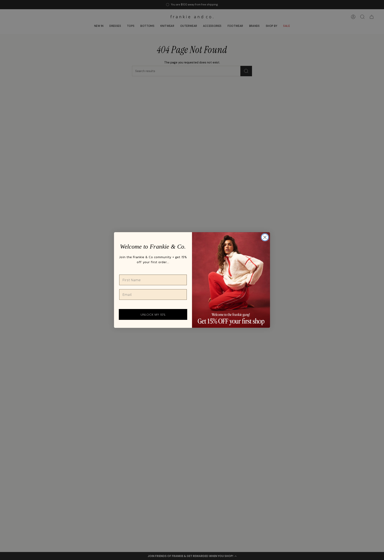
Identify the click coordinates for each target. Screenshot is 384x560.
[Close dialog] (264, 237)
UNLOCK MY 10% (153, 314)
